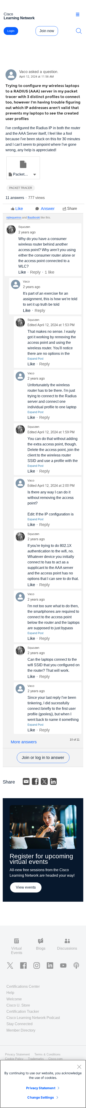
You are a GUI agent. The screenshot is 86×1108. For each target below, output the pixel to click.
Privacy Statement (40, 1088)
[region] (43, 1084)
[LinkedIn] (53, 781)
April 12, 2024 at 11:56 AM (36, 77)
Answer (48, 208)
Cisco (19, 16)
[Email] (26, 781)
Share (72, 208)
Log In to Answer (43, 757)
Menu (79, 15)
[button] (34, 174)
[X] (44, 781)
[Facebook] (35, 781)
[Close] (79, 1066)
